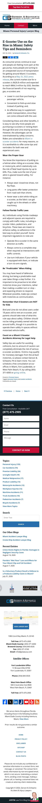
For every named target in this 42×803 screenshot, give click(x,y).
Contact (21, 25)
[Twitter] (10, 702)
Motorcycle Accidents (13, 485)
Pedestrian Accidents (13, 499)
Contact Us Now (21, 450)
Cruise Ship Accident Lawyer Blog (17, 540)
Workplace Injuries (12, 489)
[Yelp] (31, 702)
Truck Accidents (11, 496)
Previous (8, 390)
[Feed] (37, 702)
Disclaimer (21, 743)
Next (27, 390)
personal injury (13, 379)
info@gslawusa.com (24, 652)
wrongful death (11, 475)
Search (21, 524)
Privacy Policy (21, 739)
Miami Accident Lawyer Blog (15, 536)
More (35, 25)
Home (7, 25)
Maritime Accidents (13, 492)
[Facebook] (5, 702)
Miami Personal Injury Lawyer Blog (21, 17)
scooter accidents (26, 379)
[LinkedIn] (15, 702)
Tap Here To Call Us (21, 7)
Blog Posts (21, 756)
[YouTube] (26, 702)
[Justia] (21, 702)
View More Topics (10, 506)
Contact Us (21, 752)
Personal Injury (14, 377)
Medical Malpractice (13, 478)
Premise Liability (11, 471)
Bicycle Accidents (11, 503)
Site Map (21, 747)
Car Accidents (10, 468)
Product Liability (11, 482)
